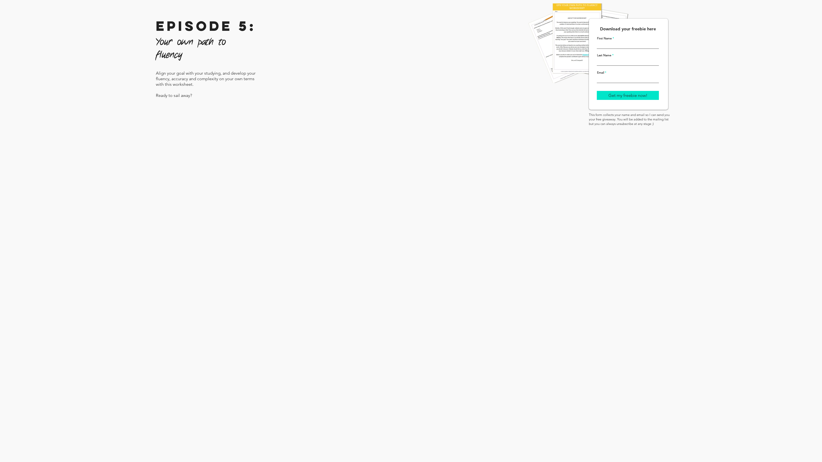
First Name (604, 38)
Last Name (604, 55)
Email (600, 72)
